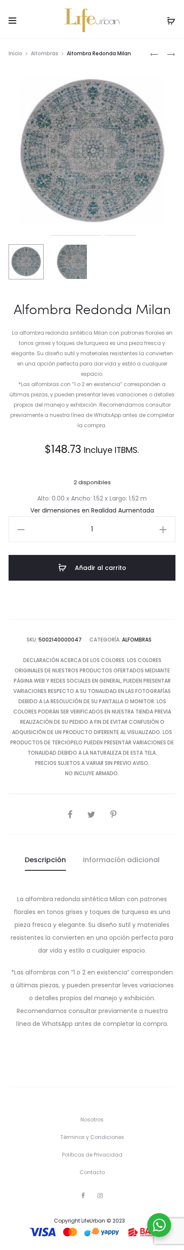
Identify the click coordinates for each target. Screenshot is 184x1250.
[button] (21, 529)
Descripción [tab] (45, 860)
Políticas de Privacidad (92, 1154)
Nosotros (92, 1119)
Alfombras (44, 53)
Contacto (92, 1172)
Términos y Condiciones (92, 1137)
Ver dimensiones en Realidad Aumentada (92, 510)
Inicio (15, 53)
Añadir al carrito (99, 568)
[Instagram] (100, 1196)
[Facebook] (83, 1196)
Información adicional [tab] (121, 860)
